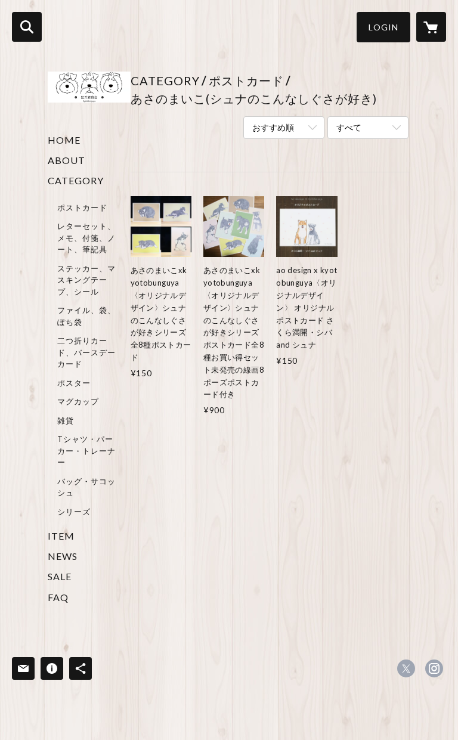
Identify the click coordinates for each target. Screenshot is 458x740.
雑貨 (65, 420)
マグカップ (78, 401)
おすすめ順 (273, 127)
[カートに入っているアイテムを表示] (431, 27)
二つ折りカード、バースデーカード (86, 352)
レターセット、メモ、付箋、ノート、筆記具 (86, 237)
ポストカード (82, 207)
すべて (348, 127)
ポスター (74, 383)
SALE (60, 576)
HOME (64, 139)
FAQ (58, 597)
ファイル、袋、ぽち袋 (86, 316)
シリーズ (74, 511)
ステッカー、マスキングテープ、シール (86, 280)
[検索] (27, 27)
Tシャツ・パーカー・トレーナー (86, 450)
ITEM (61, 535)
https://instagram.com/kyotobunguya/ (434, 668)
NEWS (63, 556)
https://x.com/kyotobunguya (406, 668)
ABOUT (66, 160)
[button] (383, 27)
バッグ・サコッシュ (86, 487)
